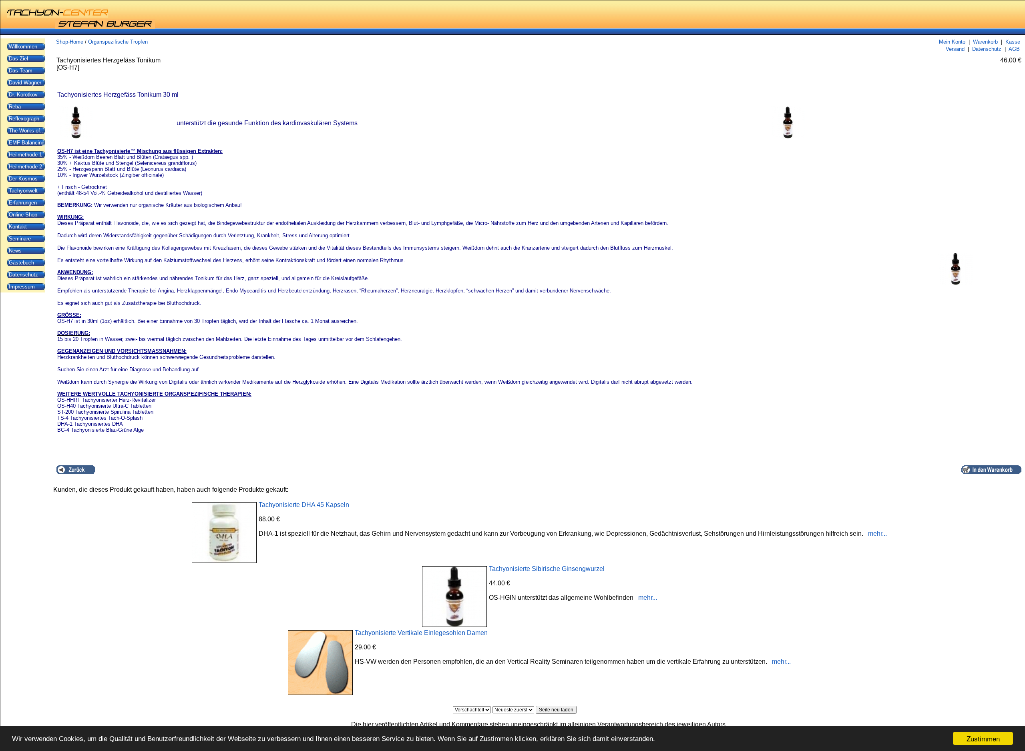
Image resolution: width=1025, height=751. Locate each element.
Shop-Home (69, 42)
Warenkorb (985, 42)
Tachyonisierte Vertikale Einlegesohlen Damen (421, 632)
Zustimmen (983, 738)
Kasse (1012, 42)
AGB (1014, 49)
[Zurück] (75, 469)
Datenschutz (986, 49)
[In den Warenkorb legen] (991, 469)
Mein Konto (952, 42)
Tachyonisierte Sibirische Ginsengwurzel (547, 568)
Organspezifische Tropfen (118, 42)
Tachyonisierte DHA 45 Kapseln (304, 504)
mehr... (877, 533)
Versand (955, 49)
